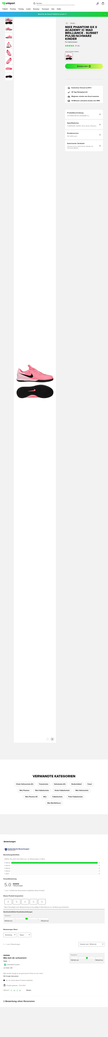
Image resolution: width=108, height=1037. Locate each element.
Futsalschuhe (43, 784)
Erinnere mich (82, 66)
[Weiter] (52, 739)
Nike (45, 797)
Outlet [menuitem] (59, 9)
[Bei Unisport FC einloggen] (97, 3)
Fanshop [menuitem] (13, 9)
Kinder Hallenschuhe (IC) (24, 784)
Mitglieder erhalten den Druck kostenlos (85, 96)
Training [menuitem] (21, 9)
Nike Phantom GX (31, 797)
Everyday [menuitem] (36, 9)
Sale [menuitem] (52, 9)
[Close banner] (105, 14)
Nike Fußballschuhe (42, 790)
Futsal (90, 784)
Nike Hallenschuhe (82, 790)
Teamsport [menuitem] (45, 9)
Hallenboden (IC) (59, 784)
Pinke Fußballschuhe (75, 797)
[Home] (9, 3)
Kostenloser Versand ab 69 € (81, 88)
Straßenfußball (76, 784)
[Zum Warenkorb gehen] (102, 3)
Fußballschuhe (57, 797)
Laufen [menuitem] (28, 9)
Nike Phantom (24, 790)
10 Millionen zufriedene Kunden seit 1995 (85, 100)
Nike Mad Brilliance (54, 803)
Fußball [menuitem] (5, 9)
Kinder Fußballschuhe (62, 790)
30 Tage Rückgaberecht (79, 92)
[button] (9, 28)
